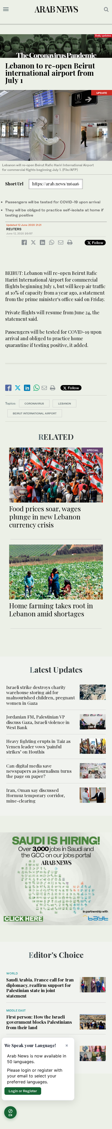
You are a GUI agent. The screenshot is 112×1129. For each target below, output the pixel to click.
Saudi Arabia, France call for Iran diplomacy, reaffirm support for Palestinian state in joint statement (40, 987)
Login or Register (23, 1091)
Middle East (16, 1010)
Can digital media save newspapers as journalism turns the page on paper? (39, 771)
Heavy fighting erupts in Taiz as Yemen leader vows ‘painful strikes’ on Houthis (38, 746)
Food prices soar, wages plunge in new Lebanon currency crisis (45, 516)
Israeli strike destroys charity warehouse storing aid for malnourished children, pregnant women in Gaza (40, 695)
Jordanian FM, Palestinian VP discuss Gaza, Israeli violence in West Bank (38, 722)
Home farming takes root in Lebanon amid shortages (51, 609)
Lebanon (64, 403)
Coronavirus (34, 403)
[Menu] (6, 9)
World (12, 973)
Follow (97, 242)
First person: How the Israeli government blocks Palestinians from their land (39, 1022)
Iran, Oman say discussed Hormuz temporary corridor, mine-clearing (35, 795)
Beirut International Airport (35, 413)
